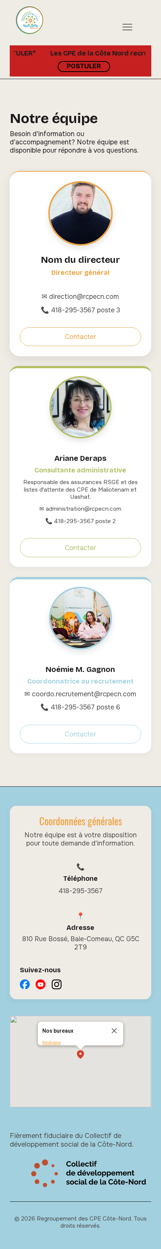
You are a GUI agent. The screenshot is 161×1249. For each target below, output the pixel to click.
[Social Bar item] (25, 984)
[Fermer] (114, 1031)
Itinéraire (51, 1042)
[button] (80, 1055)
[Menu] (127, 27)
